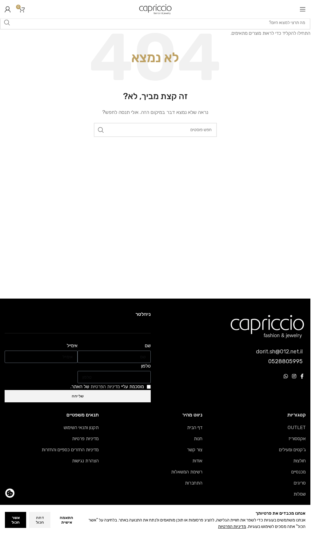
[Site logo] (155, 9)
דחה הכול (40, 520)
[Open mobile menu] (303, 9)
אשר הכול (15, 520)
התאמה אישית (66, 520)
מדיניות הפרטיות (232, 526)
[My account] (8, 9)
